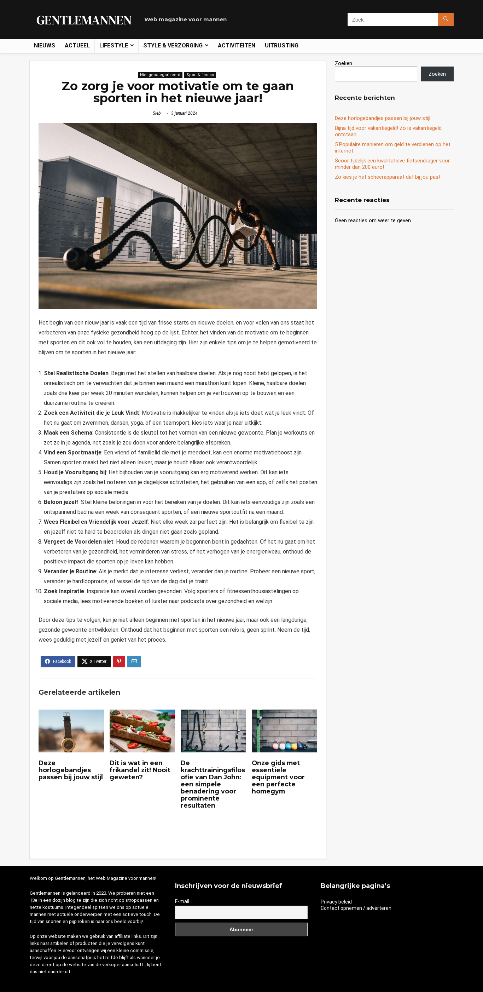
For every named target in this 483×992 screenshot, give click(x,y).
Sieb (157, 113)
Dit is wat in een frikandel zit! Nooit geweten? (140, 770)
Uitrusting (281, 45)
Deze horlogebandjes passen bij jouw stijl (71, 770)
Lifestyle (113, 45)
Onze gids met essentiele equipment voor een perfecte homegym (278, 777)
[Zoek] (446, 19)
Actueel (77, 45)
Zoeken (343, 63)
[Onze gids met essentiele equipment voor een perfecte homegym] (284, 714)
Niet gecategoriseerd (160, 75)
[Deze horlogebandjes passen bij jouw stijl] (71, 714)
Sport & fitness (200, 75)
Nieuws (44, 45)
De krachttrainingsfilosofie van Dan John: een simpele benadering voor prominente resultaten (213, 784)
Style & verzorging (173, 45)
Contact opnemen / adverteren (356, 908)
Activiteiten (236, 45)
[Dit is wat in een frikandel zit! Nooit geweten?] (142, 714)
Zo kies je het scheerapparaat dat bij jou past (388, 177)
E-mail (182, 901)
